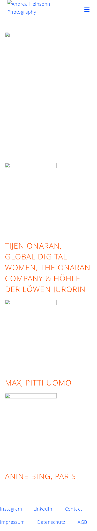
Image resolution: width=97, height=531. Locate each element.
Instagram (11, 509)
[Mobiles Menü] (86, 9)
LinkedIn (42, 509)
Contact (73, 509)
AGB (82, 522)
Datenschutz (51, 522)
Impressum (12, 522)
